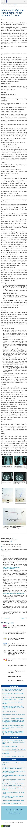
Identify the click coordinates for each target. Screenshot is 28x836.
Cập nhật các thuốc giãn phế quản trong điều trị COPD (16, 671)
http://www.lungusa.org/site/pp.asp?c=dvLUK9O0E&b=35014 (11, 567)
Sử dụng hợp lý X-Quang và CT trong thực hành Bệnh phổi (12, 702)
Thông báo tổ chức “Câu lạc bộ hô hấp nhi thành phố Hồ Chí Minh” (13, 788)
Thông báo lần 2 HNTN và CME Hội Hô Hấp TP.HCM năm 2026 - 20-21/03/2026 (13, 771)
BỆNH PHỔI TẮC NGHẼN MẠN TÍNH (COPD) (16, 681)
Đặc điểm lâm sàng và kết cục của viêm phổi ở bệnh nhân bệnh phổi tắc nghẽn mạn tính (17, 645)
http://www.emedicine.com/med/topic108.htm (13, 593)
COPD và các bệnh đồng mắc (14, 676)
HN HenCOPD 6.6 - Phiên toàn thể (9, 746)
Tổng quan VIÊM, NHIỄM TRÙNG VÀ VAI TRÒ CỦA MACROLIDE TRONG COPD (17, 632)
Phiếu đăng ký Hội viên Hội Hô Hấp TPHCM (11, 803)
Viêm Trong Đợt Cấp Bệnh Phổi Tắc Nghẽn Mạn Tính (17, 659)
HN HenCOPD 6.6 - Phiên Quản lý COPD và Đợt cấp (13, 749)
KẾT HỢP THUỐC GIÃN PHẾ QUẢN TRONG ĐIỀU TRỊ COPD (16, 638)
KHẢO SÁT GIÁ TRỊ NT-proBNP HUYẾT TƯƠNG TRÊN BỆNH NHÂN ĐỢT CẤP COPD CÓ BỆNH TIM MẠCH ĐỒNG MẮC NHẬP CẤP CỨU (17, 653)
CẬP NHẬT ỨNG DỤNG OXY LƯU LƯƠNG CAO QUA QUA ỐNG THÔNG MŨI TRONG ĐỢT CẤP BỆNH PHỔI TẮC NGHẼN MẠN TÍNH (12, 732)
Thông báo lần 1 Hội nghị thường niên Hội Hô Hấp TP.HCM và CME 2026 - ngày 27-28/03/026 (13, 784)
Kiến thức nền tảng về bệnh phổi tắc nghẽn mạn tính (17, 666)
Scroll (13, 833)
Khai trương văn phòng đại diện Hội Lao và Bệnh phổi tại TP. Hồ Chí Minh (13, 797)
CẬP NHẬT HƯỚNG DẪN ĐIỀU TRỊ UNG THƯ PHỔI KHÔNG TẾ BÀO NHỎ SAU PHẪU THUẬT (13, 690)
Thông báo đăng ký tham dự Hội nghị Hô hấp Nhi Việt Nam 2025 (14, 776)
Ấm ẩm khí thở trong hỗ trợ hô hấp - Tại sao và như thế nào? (13, 715)
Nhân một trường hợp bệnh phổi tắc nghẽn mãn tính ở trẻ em (12, 12)
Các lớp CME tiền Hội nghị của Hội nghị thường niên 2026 (13, 763)
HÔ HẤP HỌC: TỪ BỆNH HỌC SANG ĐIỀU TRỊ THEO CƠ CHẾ (12, 694)
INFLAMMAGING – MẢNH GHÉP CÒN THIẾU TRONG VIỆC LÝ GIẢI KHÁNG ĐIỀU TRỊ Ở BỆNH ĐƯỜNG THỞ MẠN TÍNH (13, 707)
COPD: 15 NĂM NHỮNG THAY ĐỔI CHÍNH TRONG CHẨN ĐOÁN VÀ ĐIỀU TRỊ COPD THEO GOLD (13, 698)
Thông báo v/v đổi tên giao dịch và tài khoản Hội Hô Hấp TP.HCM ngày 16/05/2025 (13, 780)
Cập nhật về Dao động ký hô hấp (9, 711)
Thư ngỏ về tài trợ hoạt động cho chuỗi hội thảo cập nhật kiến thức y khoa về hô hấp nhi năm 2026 (13, 767)
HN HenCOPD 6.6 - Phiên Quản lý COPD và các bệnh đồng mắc (12, 752)
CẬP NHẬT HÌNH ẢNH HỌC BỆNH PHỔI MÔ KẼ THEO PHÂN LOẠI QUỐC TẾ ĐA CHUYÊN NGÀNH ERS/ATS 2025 (13, 727)
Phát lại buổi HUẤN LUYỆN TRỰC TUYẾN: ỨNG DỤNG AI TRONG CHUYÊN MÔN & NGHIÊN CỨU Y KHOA (13, 742)
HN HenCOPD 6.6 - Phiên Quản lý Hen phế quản (13, 756)
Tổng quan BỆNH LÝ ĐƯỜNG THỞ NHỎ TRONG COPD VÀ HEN (16, 626)
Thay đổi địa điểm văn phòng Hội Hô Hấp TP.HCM (13, 800)
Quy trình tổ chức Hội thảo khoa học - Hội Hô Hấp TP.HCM (13, 792)
